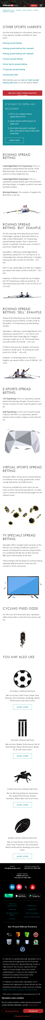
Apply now (14, 140)
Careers (12, 919)
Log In (26, 5)
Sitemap (12, 909)
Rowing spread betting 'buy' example (18, 48)
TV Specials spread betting (14, 69)
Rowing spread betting (12, 43)
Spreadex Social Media (12, 914)
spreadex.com (8, 10)
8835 (5, 990)
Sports (18, 10)
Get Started (27, 10)
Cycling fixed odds (10, 75)
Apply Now (32, 909)
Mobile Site (31, 906)
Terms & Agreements (12, 905)
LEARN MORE (22, 707)
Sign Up (34, 5)
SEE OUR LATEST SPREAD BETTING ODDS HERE (22, 94)
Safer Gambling (32, 913)
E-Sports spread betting (13, 59)
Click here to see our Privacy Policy (22, 990)
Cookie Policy (32, 1005)
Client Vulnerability (32, 917)
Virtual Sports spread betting (15, 64)
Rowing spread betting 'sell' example (18, 53)
